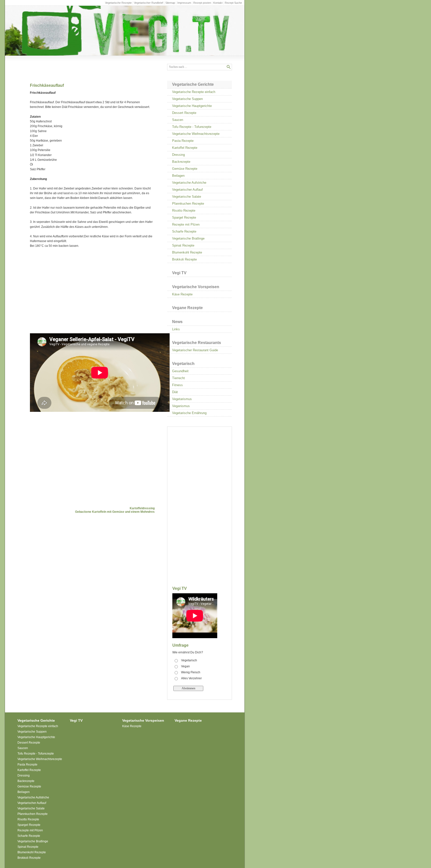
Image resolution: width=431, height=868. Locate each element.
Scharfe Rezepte (184, 231)
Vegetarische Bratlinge (188, 238)
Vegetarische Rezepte (118, 2)
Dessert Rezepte (184, 113)
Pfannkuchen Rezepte (188, 203)
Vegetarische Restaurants (196, 343)
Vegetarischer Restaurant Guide (195, 350)
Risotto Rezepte (183, 210)
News (177, 322)
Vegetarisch (183, 363)
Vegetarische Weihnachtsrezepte (195, 134)
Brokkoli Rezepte (184, 259)
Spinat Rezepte (183, 245)
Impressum (184, 2)
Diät (175, 392)
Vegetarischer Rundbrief (148, 2)
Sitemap (170, 2)
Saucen (177, 120)
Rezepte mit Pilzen (186, 224)
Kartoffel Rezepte (184, 148)
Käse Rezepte (182, 294)
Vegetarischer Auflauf (187, 189)
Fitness (177, 385)
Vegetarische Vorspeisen (195, 287)
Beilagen (178, 175)
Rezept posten (202, 2)
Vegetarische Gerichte (193, 84)
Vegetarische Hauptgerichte (192, 106)
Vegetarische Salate (186, 196)
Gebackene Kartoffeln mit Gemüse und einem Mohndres (115, 512)
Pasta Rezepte (183, 141)
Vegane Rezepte (187, 308)
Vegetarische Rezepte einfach (193, 92)
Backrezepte (181, 162)
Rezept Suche (233, 2)
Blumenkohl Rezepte (187, 252)
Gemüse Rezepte (184, 169)
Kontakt (217, 2)
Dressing (178, 155)
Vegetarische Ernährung (189, 413)
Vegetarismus (182, 399)
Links (176, 329)
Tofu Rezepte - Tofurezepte (191, 127)
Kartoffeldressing (142, 508)
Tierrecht (178, 378)
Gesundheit (180, 371)
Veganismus (181, 406)
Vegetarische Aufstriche (189, 182)
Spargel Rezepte (184, 217)
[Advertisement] (72, 291)
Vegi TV (179, 273)
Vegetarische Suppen (187, 99)
